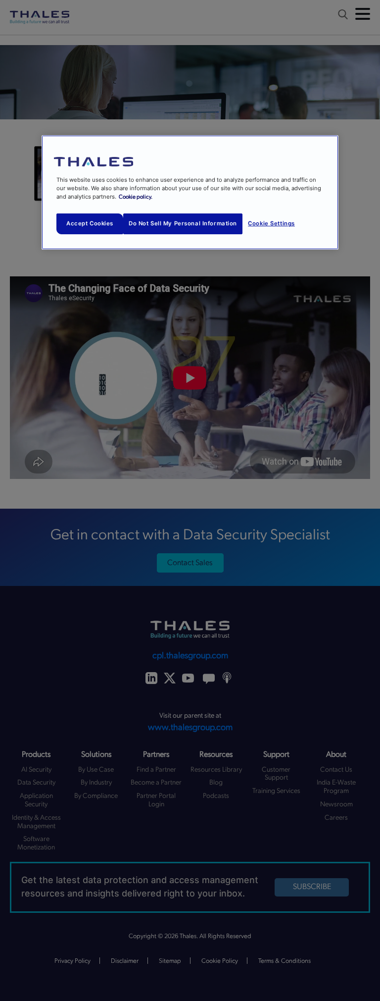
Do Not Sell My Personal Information (183, 223)
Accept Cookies (89, 223)
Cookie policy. (135, 197)
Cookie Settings (271, 223)
